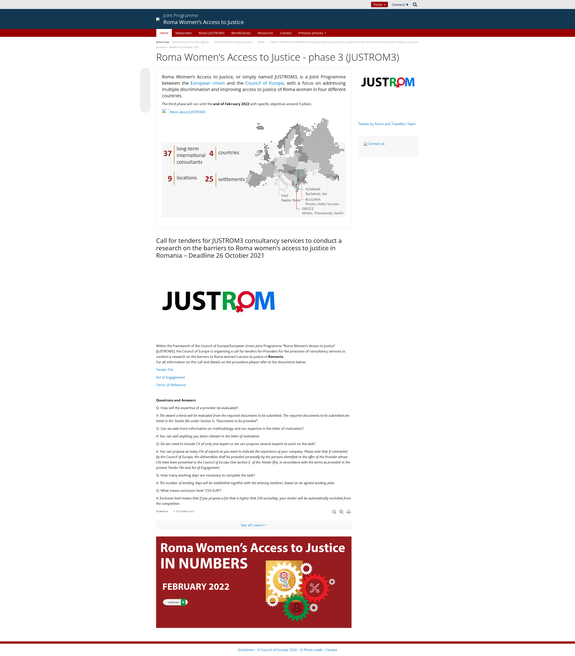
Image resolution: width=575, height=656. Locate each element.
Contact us (376, 143)
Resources (265, 33)
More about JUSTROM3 (188, 112)
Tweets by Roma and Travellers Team (387, 124)
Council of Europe (264, 83)
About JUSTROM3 (211, 33)
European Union (208, 83)
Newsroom (183, 33)
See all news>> (254, 525)
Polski (378, 4)
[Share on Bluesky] (145, 73)
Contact (286, 33)
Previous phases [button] (311, 33)
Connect (398, 4)
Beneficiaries (241, 33)
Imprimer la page (349, 510)
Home (164, 33)
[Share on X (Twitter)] (145, 82)
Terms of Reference (171, 385)
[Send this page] (145, 107)
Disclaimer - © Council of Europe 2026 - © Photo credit (280, 649)
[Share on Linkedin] (145, 99)
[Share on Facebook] (145, 90)
